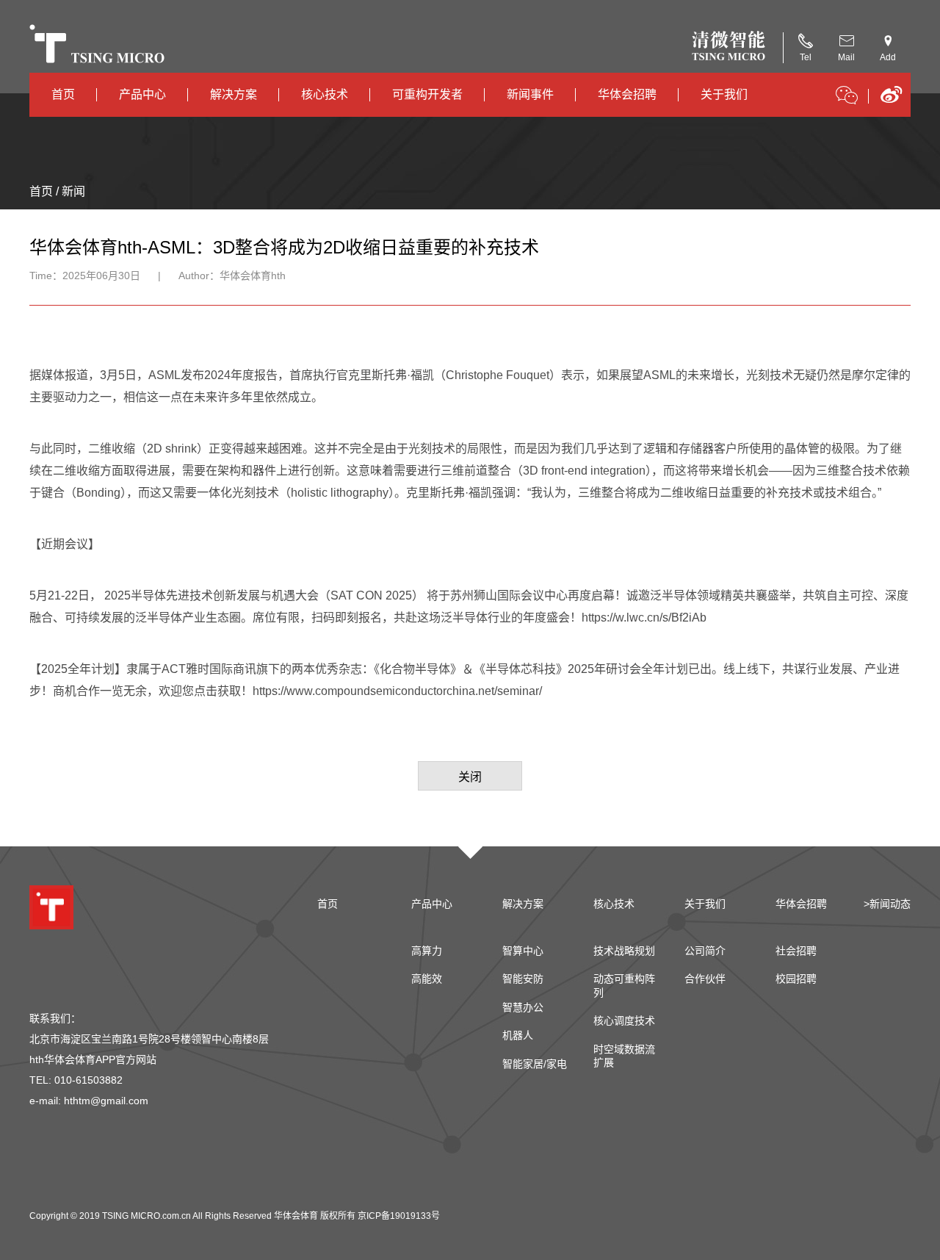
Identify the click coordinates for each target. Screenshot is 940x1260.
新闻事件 (530, 94)
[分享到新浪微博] (891, 99)
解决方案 (233, 94)
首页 (63, 94)
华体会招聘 (627, 94)
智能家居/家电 (534, 1064)
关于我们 (724, 94)
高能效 (426, 978)
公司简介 (705, 951)
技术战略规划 (624, 951)
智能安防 (522, 978)
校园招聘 (796, 978)
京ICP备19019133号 (399, 1216)
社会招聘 (796, 951)
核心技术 (324, 94)
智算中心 (522, 951)
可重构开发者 (427, 94)
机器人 (517, 1035)
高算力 (426, 951)
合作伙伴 (705, 978)
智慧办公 (522, 1007)
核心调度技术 (624, 1020)
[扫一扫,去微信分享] (847, 97)
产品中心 (142, 94)
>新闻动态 (887, 904)
